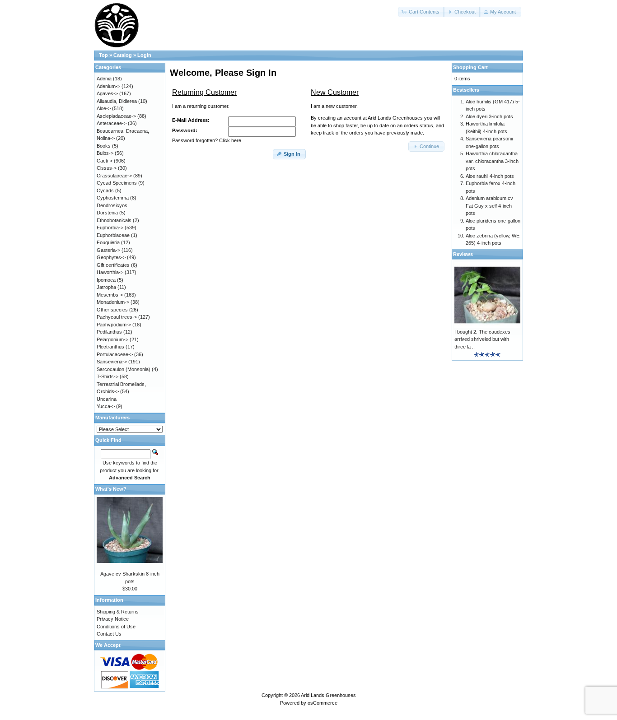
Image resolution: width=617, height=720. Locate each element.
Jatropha (106, 287)
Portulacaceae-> (115, 354)
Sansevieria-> (112, 361)
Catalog (122, 55)
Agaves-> (107, 93)
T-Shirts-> (107, 376)
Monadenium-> (113, 302)
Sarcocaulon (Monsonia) (123, 369)
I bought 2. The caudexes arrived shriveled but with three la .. (482, 339)
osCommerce (322, 703)
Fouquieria (108, 242)
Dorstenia (107, 212)
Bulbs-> (105, 153)
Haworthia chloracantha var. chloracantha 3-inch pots (492, 161)
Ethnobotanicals (114, 220)
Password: (184, 130)
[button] (421, 12)
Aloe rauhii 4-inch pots (490, 176)
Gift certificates (113, 265)
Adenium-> (108, 86)
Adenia (104, 78)
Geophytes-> (111, 257)
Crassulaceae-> (114, 175)
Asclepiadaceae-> (116, 116)
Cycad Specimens (117, 183)
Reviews (463, 254)
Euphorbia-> (110, 227)
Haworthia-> (110, 272)
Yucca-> (106, 406)
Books (104, 146)
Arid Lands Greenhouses (328, 695)
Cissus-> (107, 168)
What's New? (110, 489)
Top (103, 55)
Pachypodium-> (114, 324)
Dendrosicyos (112, 205)
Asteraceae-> (111, 123)
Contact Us (109, 633)
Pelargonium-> (112, 339)
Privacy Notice (113, 619)
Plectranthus (110, 346)
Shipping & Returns (118, 611)
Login (144, 55)
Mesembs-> (110, 294)
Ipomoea (106, 280)
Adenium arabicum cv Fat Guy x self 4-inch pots (489, 205)
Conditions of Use (116, 626)
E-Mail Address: (191, 120)
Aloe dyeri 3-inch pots (489, 116)
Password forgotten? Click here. (207, 140)
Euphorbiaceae (113, 235)
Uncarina (107, 399)
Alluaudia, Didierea (117, 101)
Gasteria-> (108, 250)
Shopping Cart (470, 67)
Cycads (105, 190)
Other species (112, 309)
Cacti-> (104, 160)
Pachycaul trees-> (117, 317)
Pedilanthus (109, 331)
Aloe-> (104, 108)
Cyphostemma (113, 197)
